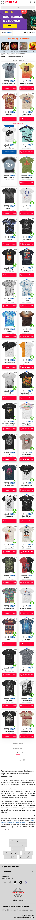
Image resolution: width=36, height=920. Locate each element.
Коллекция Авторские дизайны (9, 54)
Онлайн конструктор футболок (11, 853)
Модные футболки (27, 853)
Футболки (13, 53)
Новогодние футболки (10, 857)
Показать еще (18, 743)
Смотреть (10, 26)
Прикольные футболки (25, 857)
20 (14, 752)
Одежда (8, 53)
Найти (34, 7)
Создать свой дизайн (9, 151)
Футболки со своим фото (18, 849)
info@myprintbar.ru (7, 878)
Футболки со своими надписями (18, 845)
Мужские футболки (21, 53)
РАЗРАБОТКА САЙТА (20, 917)
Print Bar (11, 2)
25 (24, 760)
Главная (3, 53)
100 (22, 752)
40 (18, 752)
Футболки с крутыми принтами (18, 841)
